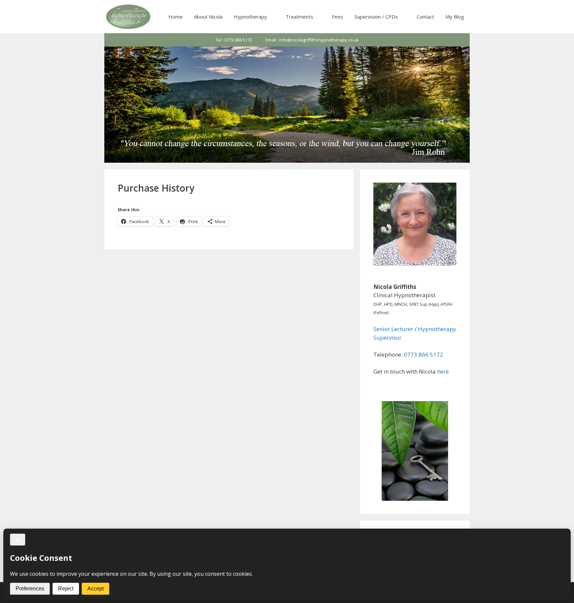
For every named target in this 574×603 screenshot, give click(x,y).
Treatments (299, 16)
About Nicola (208, 16)
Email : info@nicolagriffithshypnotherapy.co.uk (312, 40)
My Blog (454, 16)
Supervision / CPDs (376, 16)
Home (175, 16)
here (443, 371)
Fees (337, 16)
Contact (425, 16)
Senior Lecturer (393, 329)
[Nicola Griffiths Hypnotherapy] (129, 16)
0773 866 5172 (423, 354)
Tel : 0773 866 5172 (234, 40)
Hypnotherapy (250, 16)
